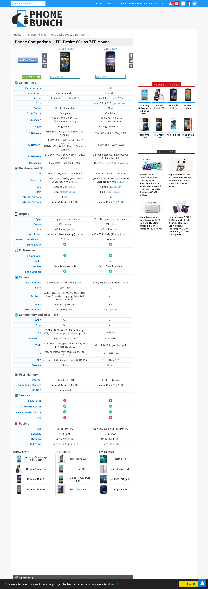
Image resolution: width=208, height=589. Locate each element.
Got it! (191, 584)
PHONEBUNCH (46, 18)
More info (113, 584)
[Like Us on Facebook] (189, 4)
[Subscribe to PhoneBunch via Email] (183, 4)
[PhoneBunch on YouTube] (177, 4)
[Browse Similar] (68, 192)
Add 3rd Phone (28, 60)
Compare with (21, 451)
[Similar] (74, 182)
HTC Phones (62, 451)
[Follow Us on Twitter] (194, 4)
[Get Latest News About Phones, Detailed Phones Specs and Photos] (20, 18)
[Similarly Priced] (120, 103)
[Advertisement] (138, 18)
